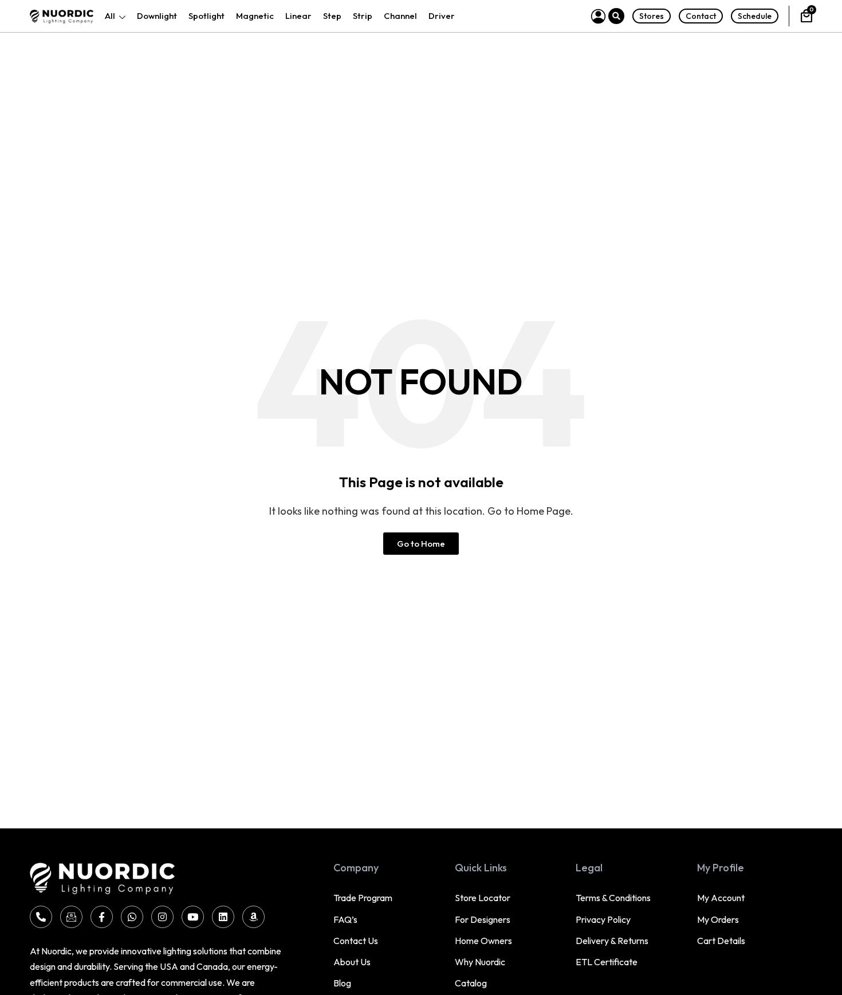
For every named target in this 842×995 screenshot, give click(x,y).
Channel (400, 15)
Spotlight (206, 15)
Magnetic (255, 15)
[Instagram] (162, 917)
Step (332, 15)
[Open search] (616, 16)
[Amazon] (253, 917)
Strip (362, 15)
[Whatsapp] (132, 917)
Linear (298, 15)
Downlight (157, 15)
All (110, 15)
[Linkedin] (223, 917)
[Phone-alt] (41, 917)
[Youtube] (193, 917)
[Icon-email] (71, 917)
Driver (441, 15)
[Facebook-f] (102, 917)
